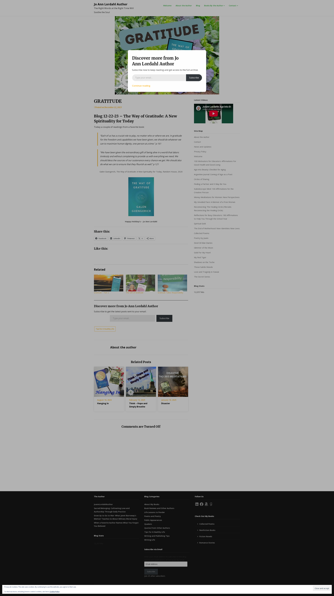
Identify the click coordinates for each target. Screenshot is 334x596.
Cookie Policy (54, 592)
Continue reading (141, 85)
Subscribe (194, 77)
